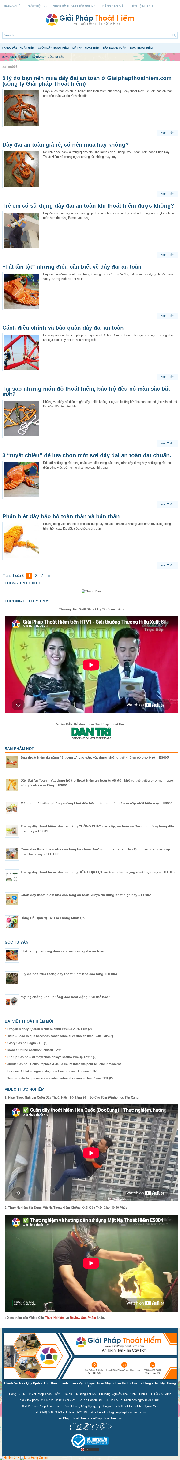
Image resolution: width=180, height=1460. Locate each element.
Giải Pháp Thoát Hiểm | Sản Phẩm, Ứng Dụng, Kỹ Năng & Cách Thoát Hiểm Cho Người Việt (95, 1406)
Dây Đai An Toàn (114, 47)
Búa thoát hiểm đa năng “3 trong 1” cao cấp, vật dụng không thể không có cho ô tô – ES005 (95, 757)
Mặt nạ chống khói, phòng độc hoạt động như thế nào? (65, 997)
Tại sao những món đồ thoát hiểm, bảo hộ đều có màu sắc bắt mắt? (86, 391)
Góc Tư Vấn (56, 56)
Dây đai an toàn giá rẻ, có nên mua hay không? (65, 144)
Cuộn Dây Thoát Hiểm (53, 47)
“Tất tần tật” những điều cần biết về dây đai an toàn (72, 266)
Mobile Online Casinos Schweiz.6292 (34, 1050)
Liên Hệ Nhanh (142, 6)
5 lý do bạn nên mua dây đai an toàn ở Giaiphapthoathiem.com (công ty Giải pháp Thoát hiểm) (87, 81)
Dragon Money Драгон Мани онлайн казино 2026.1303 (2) (50, 1029)
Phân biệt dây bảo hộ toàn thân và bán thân (61, 516)
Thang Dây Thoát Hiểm (18, 47)
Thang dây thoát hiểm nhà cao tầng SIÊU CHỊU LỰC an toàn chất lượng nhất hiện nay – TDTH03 (98, 872)
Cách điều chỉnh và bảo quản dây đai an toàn (63, 327)
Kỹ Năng (38, 56)
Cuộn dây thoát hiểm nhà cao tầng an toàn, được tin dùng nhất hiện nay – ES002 (86, 895)
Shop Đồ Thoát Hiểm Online (74, 6)
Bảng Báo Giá (113, 6)
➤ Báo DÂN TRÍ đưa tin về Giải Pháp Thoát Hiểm (91, 724)
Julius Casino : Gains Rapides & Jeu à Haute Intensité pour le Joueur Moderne (64, 1064)
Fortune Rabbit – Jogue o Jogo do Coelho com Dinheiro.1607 (52, 1071)
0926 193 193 (85, 1412)
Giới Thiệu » (37, 6)
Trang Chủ (12, 6)
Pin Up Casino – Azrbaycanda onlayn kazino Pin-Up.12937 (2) (52, 1057)
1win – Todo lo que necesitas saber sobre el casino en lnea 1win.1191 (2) (60, 1078)
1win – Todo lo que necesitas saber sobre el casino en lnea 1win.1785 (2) (60, 1036)
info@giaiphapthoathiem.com (126, 1412)
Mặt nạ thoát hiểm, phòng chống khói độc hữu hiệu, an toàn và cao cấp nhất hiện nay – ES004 (96, 803)
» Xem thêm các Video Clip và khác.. (55, 1317)
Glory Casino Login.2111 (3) (27, 1043)
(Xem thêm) (91, 609)
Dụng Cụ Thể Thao (15, 56)
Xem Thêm (167, 132)
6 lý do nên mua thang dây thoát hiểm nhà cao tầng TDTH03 (69, 974)
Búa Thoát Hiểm (141, 47)
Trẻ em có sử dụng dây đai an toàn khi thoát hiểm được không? (88, 205)
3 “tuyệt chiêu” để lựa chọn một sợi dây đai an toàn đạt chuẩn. (86, 455)
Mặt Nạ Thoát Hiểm (85, 47)
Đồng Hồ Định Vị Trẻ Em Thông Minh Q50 (53, 918)
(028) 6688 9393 (51, 1412)
